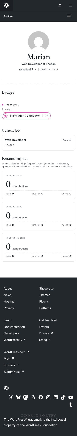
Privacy (9, 308)
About (8, 288)
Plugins (44, 301)
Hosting (9, 301)
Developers (11, 333)
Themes (44, 295)
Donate (46, 333)
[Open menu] (71, 5)
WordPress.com (16, 352)
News (8, 295)
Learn (7, 320)
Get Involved (48, 320)
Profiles (8, 16)
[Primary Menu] (69, 16)
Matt (9, 358)
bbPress (11, 365)
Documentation (14, 327)
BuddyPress (14, 372)
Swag (45, 340)
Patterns (45, 308)
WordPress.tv (15, 340)
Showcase (46, 288)
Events (44, 327)
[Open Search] (60, 5)
